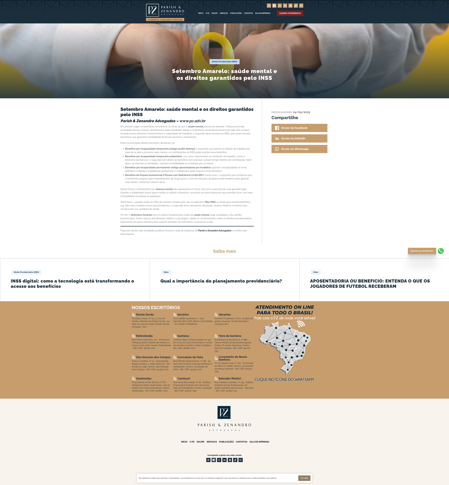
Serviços (224, 13)
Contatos (248, 13)
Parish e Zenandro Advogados (215, 230)
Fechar (304, 478)
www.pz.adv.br (192, 121)
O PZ (207, 13)
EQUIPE (215, 13)
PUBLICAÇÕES (236, 13)
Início (200, 13)
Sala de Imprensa (262, 13)
